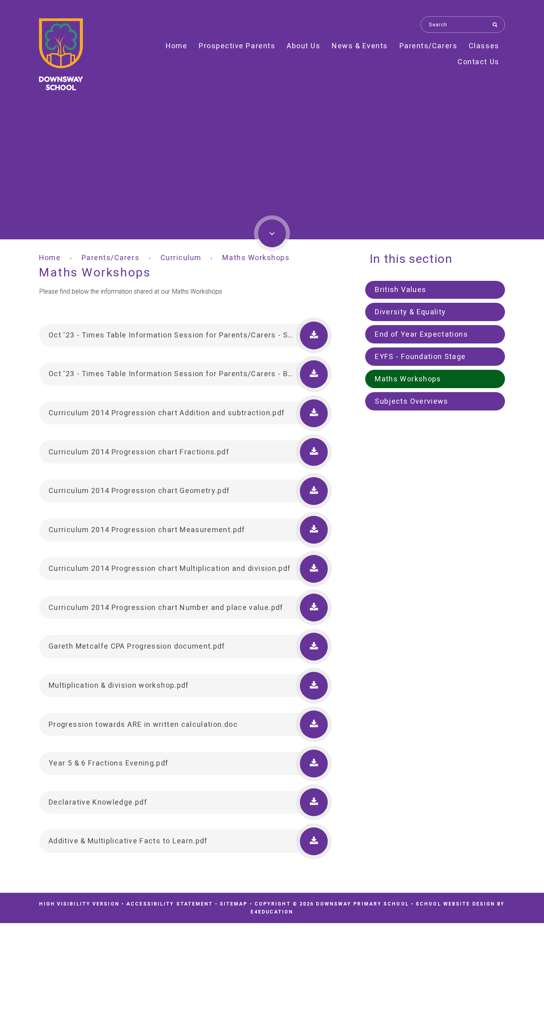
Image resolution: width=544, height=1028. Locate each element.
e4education (271, 912)
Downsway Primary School (61, 54)
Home (50, 258)
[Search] (497, 24)
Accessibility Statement (169, 904)
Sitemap (234, 904)
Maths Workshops (256, 258)
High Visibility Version (79, 904)
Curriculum (181, 258)
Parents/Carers (110, 258)
